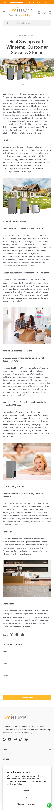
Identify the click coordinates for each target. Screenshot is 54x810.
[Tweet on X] (11, 635)
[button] (50, 12)
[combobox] (27, 23)
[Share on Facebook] (17, 635)
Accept (26, 790)
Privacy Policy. (16, 784)
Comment (6, 675)
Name (5, 651)
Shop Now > (45, 2)
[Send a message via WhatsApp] (49, 805)
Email (5, 663)
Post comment (27, 697)
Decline (26, 797)
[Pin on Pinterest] (22, 635)
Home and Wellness (27, 35)
